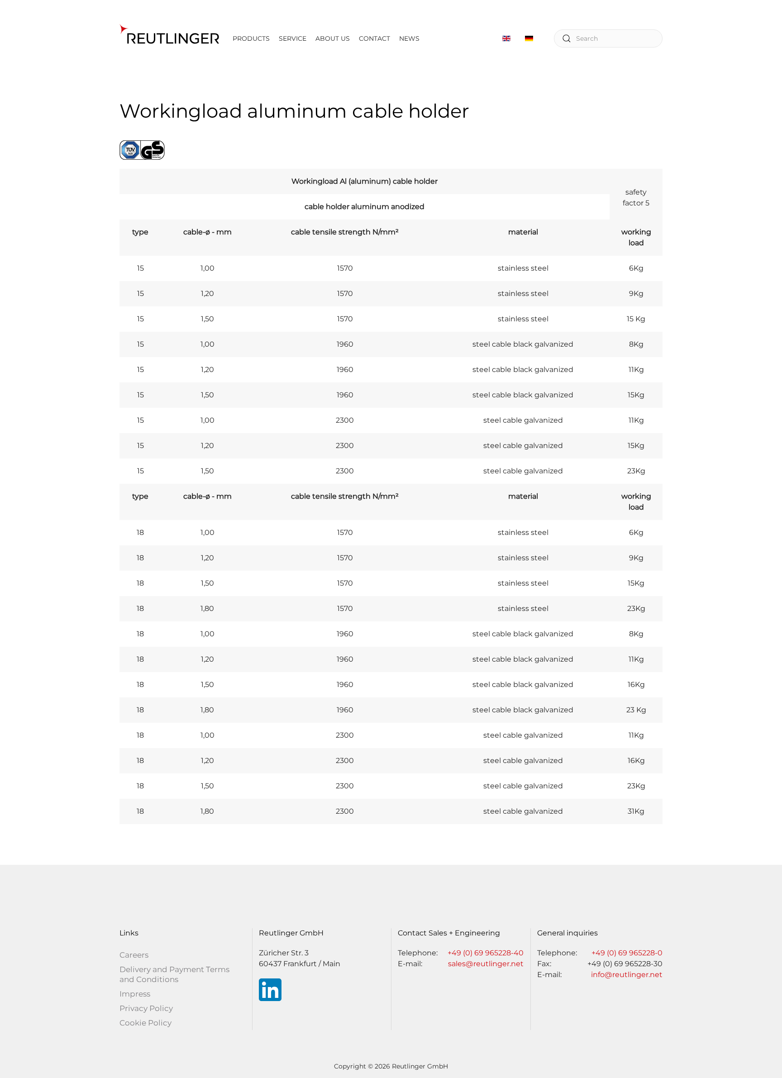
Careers (133, 954)
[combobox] (608, 38)
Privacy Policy (146, 1008)
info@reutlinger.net (627, 974)
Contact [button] (374, 38)
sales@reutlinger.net (486, 963)
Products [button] (251, 38)
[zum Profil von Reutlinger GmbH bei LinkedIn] (270, 989)
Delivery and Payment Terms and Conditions (174, 974)
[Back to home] (169, 38)
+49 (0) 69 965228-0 (627, 953)
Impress (134, 993)
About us (332, 38)
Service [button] (292, 38)
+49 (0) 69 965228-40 (486, 953)
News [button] (409, 38)
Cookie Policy (145, 1022)
